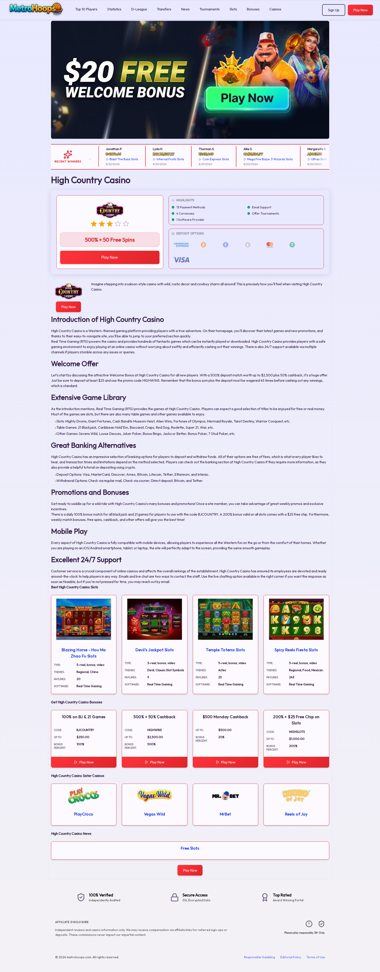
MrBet (225, 814)
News (185, 9)
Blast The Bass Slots (116, 159)
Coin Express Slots (208, 159)
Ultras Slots (311, 159)
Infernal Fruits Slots (162, 159)
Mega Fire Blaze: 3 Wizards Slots (262, 159)
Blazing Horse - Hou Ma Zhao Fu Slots (84, 653)
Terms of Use (315, 957)
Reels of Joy (296, 814)
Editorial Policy (290, 957)
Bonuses (253, 9)
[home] (36, 16)
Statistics (114, 9)
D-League (139, 9)
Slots (233, 9)
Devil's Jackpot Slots (155, 649)
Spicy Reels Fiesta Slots (296, 649)
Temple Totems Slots (225, 649)
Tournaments (209, 9)
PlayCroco (83, 814)
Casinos (275, 9)
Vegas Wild (154, 814)
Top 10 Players (86, 9)
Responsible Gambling (259, 957)
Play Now (360, 10)
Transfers (164, 9)
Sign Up (333, 10)
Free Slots (190, 848)
